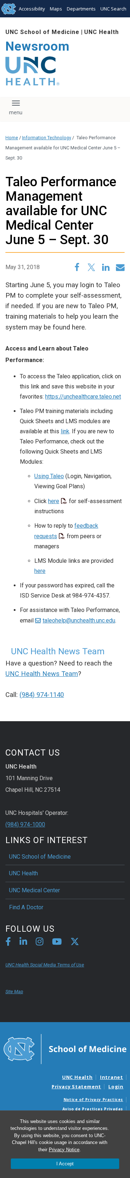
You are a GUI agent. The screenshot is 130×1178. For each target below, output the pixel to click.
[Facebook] (8, 942)
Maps (56, 8)
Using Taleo (49, 476)
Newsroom (37, 46)
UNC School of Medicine (42, 32)
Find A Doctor (26, 907)
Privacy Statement (76, 1086)
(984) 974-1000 (25, 824)
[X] (74, 942)
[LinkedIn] (23, 942)
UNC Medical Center (34, 890)
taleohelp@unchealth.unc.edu (79, 620)
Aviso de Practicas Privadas (92, 1108)
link (65, 431)
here (53, 501)
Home (11, 137)
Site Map (14, 991)
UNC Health (101, 32)
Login (116, 1086)
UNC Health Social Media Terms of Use (44, 965)
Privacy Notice (64, 1149)
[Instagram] (39, 942)
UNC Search (113, 8)
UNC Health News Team (41, 674)
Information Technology (46, 137)
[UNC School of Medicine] (65, 1048)
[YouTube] (57, 942)
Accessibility (32, 8)
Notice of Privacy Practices (93, 1099)
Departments (81, 8)
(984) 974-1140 (42, 695)
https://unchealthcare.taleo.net (83, 396)
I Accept (65, 1163)
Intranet (111, 1077)
